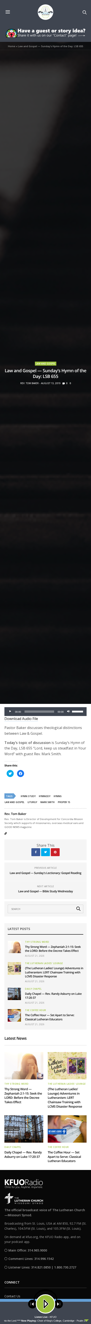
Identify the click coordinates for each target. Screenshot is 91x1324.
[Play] (10, 711)
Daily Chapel (33, 989)
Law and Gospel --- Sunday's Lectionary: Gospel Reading (45, 873)
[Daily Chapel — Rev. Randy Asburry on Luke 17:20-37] (14, 994)
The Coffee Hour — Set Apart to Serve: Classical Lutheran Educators (49, 1017)
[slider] (78, 711)
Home (11, 46)
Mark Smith (47, 802)
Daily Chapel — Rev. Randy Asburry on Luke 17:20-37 (23, 1154)
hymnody (44, 796)
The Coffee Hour (35, 1010)
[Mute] (68, 711)
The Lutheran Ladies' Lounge (44, 963)
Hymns (58, 796)
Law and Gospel (45, 363)
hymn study (28, 796)
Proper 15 (64, 802)
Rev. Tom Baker (29, 383)
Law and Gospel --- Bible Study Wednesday (45, 891)
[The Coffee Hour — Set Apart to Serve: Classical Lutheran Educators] (14, 1015)
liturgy (32, 802)
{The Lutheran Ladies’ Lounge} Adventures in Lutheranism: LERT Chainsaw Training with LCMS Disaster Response (54, 972)
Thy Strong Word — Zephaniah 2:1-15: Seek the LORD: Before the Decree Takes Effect (53, 949)
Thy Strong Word (37, 942)
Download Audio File (21, 718)
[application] (45, 711)
